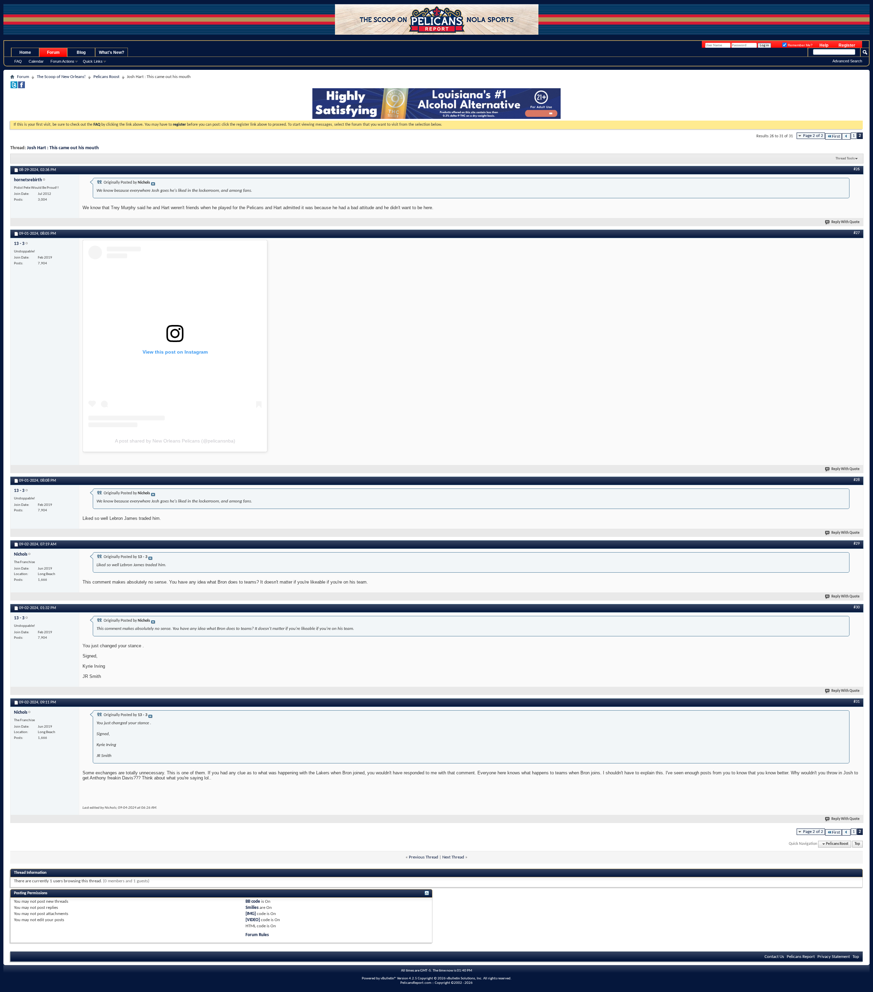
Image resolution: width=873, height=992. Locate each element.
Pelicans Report (801, 957)
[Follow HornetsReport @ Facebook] (21, 87)
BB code (253, 901)
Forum (53, 52)
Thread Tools (845, 158)
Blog (81, 52)
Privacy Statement (833, 957)
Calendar (36, 61)
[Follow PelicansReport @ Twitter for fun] (14, 87)
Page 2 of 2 (813, 136)
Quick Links (93, 61)
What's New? (111, 52)
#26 (857, 169)
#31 (857, 702)
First (836, 136)
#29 (857, 544)
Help (823, 45)
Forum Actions (62, 61)
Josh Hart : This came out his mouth (63, 148)
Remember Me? (800, 45)
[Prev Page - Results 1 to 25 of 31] (846, 136)
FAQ (18, 61)
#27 (857, 233)
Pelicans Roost (106, 77)
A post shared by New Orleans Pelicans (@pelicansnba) (175, 441)
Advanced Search (847, 61)
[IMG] (251, 914)
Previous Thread (423, 857)
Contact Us (774, 957)
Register (847, 45)
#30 (857, 607)
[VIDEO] (253, 920)
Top (857, 844)
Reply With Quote (845, 222)
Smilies (252, 907)
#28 (857, 480)
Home (25, 52)
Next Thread (453, 857)
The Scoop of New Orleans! (61, 77)
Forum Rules (257, 935)
